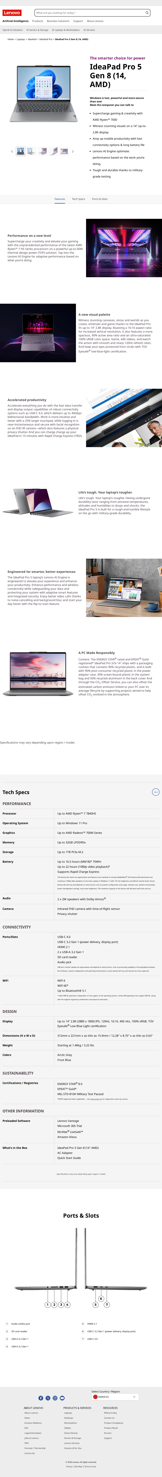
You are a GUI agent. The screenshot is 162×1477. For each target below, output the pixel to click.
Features (60, 199)
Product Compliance (113, 1422)
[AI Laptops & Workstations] (81, 30)
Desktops (68, 1417)
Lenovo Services (71, 1443)
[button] (147, 12)
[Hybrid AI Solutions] (24, 30)
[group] (20, 151)
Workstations (70, 1422)
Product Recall (111, 1428)
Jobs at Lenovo (32, 1438)
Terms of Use (90, 1466)
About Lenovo (31, 1412)
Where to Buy (110, 1412)
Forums (107, 1433)
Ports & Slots (100, 199)
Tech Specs (78, 199)
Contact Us (109, 1417)
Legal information (33, 1433)
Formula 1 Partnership (35, 1448)
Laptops (21, 39)
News (27, 1417)
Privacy (69, 1466)
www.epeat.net (96, 1099)
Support (108, 1438)
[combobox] (89, 13)
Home (11, 39)
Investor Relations (33, 1422)
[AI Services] (96, 30)
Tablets (67, 1428)
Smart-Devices (71, 1433)
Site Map (78, 1466)
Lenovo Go (30, 1453)
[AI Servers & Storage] (49, 30)
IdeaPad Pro (45, 39)
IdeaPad (32, 39)
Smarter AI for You (72, 1448)
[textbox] (115, 1396)
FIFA (27, 1443)
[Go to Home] (12, 13)
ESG (26, 1428)
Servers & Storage (72, 1438)
